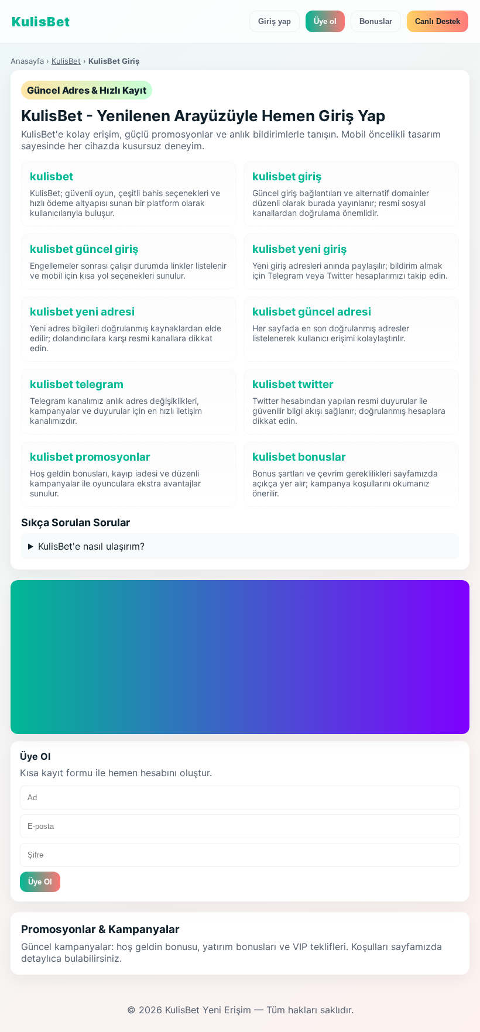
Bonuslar (375, 21)
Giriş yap (274, 21)
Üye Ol (95, 685)
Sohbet (127, 713)
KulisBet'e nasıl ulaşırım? (91, 546)
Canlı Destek (437, 21)
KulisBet (66, 61)
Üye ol (325, 21)
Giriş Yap (46, 685)
